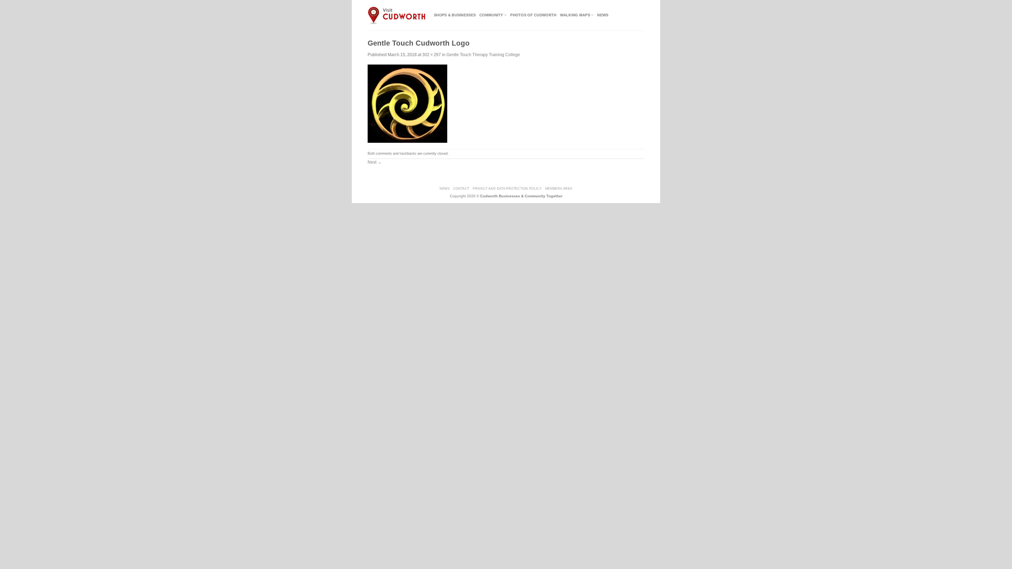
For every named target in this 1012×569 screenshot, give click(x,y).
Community (491, 15)
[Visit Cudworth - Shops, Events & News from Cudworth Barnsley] (397, 15)
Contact (461, 188)
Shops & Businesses (455, 15)
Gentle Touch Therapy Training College (483, 54)
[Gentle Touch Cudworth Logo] (407, 103)
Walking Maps (575, 15)
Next (375, 162)
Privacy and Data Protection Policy (507, 188)
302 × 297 (431, 54)
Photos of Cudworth (533, 15)
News (602, 15)
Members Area (558, 188)
